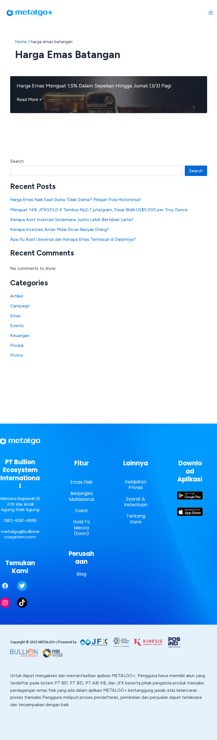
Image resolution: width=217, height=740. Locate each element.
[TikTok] (22, 603)
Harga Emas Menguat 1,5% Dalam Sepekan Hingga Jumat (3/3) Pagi (94, 86)
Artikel (16, 296)
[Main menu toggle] (211, 12)
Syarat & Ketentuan (135, 502)
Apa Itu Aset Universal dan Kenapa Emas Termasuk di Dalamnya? (73, 239)
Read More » (29, 99)
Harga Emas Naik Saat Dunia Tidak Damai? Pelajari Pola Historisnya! (75, 199)
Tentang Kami (135, 519)
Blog (81, 574)
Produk (17, 345)
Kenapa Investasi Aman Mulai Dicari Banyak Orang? (59, 229)
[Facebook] (5, 586)
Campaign (20, 306)
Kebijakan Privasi (135, 485)
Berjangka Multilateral (81, 496)
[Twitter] (22, 586)
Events (17, 325)
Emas (15, 315)
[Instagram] (5, 603)
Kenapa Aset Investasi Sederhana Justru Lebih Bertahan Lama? (71, 219)
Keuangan (19, 335)
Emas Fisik (81, 482)
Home (21, 41)
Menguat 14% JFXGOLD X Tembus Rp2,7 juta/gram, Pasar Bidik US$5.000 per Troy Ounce (99, 209)
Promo (16, 355)
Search (17, 161)
